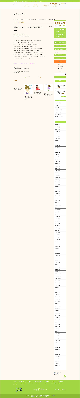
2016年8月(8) (57, 338)
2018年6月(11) (57, 287)
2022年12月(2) (57, 182)
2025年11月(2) (57, 138)
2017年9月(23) (57, 308)
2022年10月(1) (57, 184)
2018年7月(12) (57, 285)
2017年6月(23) (57, 315)
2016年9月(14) (57, 335)
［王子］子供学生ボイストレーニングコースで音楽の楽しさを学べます (18, 88)
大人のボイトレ (21, 381)
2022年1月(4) (57, 202)
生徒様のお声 (60, 64)
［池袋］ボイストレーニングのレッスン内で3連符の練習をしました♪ (28, 97)
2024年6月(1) (57, 163)
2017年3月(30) (57, 322)
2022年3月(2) (57, 200)
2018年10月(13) (57, 278)
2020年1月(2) (57, 248)
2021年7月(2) (57, 214)
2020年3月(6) (57, 244)
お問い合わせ (63, 3)
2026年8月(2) (57, 124)
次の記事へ (38, 76)
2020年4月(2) (57, 241)
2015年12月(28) (57, 356)
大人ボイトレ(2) (57, 114)
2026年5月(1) (57, 131)
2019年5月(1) (57, 262)
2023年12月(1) (57, 170)
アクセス (60, 71)
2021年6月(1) (57, 216)
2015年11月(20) (57, 358)
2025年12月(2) (57, 136)
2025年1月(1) (57, 147)
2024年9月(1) (57, 156)
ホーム (15, 381)
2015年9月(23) (57, 363)
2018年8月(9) (57, 283)
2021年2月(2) (57, 225)
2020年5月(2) (57, 239)
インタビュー (60, 68)
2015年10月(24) (57, 361)
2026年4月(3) (57, 133)
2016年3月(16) (57, 349)
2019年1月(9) (57, 271)
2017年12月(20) (57, 301)
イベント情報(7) (57, 105)
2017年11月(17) (57, 303)
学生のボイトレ (29, 381)
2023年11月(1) (57, 172)
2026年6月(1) (57, 129)
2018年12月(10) (57, 273)
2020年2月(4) (57, 246)
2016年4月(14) (57, 347)
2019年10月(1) (57, 253)
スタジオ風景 (60, 66)
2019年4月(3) (57, 264)
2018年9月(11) (57, 280)
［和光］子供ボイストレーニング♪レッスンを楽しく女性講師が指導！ (48, 94)
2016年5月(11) (57, 345)
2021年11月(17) (57, 207)
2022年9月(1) (57, 186)
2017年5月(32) (57, 317)
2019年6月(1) (57, 260)
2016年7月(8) (57, 340)
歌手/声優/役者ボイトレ (39, 381)
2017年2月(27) (57, 324)
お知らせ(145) (57, 107)
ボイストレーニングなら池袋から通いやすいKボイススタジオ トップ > (24, 19)
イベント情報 (16, 382)
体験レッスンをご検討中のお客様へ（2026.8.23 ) (61, 86)
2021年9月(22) (57, 211)
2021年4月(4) (57, 221)
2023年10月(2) (57, 175)
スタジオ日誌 (36, 19)
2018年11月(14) (57, 276)
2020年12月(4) (57, 230)
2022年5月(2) (57, 195)
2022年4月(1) (57, 198)
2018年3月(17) (57, 294)
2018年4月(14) (57, 292)
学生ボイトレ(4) (57, 112)
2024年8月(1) (57, 159)
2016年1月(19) (57, 354)
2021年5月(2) (57, 218)
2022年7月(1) (57, 191)
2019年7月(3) (57, 257)
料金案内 (47, 381)
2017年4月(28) (57, 319)
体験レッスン (60, 382)
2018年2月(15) (57, 296)
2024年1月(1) (57, 168)
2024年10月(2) (57, 154)
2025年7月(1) (57, 140)
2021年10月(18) (57, 209)
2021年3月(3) (57, 223)
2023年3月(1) (57, 179)
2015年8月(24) (57, 365)
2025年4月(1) (57, 145)
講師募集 (15, 384)
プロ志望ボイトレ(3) (58, 109)
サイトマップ (22, 384)
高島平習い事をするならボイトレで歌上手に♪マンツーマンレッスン (38, 93)
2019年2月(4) (57, 269)
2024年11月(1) (57, 152)
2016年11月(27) (57, 331)
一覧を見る (63, 96)
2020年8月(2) (57, 234)
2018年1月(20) (57, 299)
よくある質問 (60, 69)
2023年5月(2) (57, 177)
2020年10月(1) (57, 232)
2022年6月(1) (57, 193)
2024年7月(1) (57, 161)
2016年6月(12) (57, 342)
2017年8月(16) (57, 310)
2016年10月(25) (57, 333)
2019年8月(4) (57, 255)
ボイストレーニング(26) (59, 116)
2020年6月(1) (57, 237)
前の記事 (28, 76)
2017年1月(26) (57, 326)
